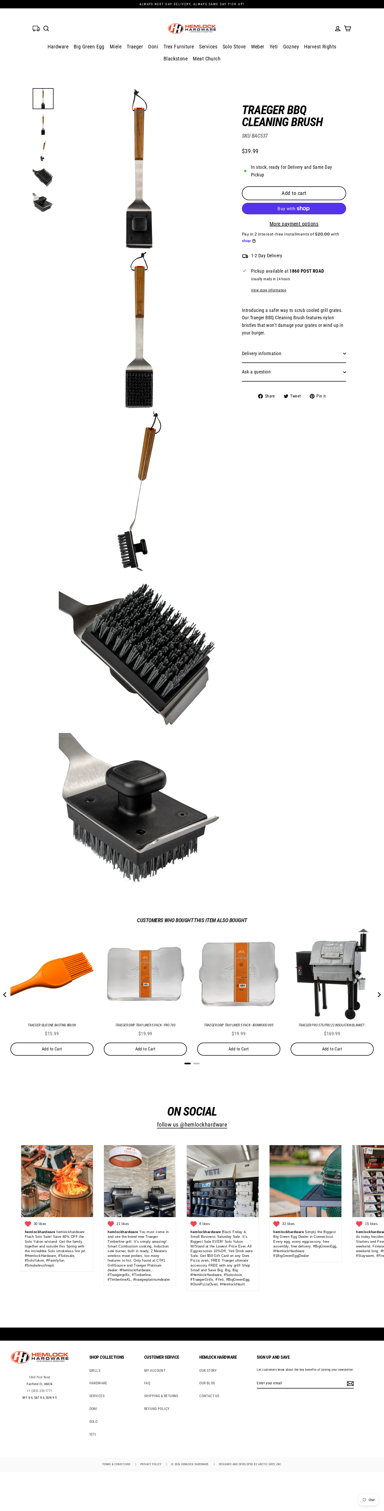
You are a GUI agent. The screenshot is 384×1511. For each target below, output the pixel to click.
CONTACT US (209, 1396)
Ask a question (256, 372)
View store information (268, 290)
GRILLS (95, 1370)
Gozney (291, 46)
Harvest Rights (320, 46)
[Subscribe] (349, 1383)
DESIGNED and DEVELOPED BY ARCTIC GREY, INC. (250, 1464)
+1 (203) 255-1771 (39, 1391)
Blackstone (176, 58)
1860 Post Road (39, 1377)
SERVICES (97, 1396)
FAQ (147, 1383)
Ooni (153, 46)
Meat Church (206, 58)
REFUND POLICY (157, 1409)
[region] (285, 247)
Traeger (135, 46)
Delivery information (261, 353)
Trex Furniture (179, 46)
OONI (93, 1409)
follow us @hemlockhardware (192, 1124)
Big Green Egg (89, 46)
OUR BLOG (207, 1383)
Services (208, 46)
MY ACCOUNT (155, 1370)
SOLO (93, 1421)
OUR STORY (208, 1370)
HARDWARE (98, 1383)
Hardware (58, 46)
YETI (92, 1434)
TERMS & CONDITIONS (116, 1464)
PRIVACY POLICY (150, 1464)
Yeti (274, 46)
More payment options (294, 224)
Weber (257, 46)
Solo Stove (234, 46)
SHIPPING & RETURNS (161, 1396)
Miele (115, 46)
